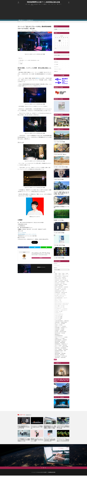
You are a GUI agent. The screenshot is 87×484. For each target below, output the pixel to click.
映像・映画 (36, 4)
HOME (26, 4)
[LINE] (46, 247)
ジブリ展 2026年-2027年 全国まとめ (60, 154)
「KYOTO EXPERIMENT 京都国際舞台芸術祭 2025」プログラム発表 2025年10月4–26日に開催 (63, 427)
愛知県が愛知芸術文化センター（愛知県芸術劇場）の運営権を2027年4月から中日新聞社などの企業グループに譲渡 (50, 427)
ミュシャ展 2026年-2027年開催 (59, 257)
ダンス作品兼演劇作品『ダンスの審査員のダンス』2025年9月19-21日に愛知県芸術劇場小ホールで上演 (24, 440)
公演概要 (20, 63)
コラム (49, 4)
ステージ (32, 4)
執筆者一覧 (55, 71)
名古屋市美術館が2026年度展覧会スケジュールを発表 (61, 207)
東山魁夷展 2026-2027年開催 (58, 220)
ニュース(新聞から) (44, 4)
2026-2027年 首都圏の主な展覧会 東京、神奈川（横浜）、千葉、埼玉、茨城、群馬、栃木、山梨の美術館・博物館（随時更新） (61, 193)
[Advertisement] (43, 12)
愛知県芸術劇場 (34, 30)
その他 (39, 4)
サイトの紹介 (56, 64)
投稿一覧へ (41, 257)
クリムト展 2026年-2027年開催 (59, 232)
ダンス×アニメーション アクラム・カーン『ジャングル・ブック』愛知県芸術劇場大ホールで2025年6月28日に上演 (63, 440)
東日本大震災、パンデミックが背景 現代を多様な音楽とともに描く (29, 60)
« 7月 (55, 48)
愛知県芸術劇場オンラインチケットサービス (27, 234)
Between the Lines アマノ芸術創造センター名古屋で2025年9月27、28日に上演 (37, 427)
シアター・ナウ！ (53, 4)
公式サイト (35, 242)
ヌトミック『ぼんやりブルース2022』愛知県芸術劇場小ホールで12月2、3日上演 (35, 21)
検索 (55, 359)
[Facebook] (23, 247)
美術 (29, 4)
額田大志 (37, 78)
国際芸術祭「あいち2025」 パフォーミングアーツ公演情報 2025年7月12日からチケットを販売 (37, 440)
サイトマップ (56, 66)
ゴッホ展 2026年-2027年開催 (58, 179)
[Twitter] (34, 247)
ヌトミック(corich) (22, 232)
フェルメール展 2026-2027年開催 (59, 141)
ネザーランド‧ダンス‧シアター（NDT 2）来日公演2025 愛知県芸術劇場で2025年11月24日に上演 (49, 440)
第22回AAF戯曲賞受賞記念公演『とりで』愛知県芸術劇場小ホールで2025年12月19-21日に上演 (23, 427)
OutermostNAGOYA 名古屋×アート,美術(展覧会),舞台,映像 (43, 2)
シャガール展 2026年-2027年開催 (59, 245)
